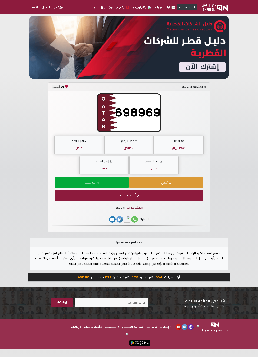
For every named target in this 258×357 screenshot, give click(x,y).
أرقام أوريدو (140, 7)
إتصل (165, 182)
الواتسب (90, 182)
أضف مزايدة (128, 195)
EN (33, 7)
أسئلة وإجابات (92, 327)
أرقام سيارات (162, 7)
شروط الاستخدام (131, 327)
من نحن (150, 327)
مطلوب (96, 7)
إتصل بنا (165, 327)
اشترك (60, 302)
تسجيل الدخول (50, 7)
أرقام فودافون (117, 7)
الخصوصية (111, 327)
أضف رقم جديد (186, 7)
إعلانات (75, 327)
